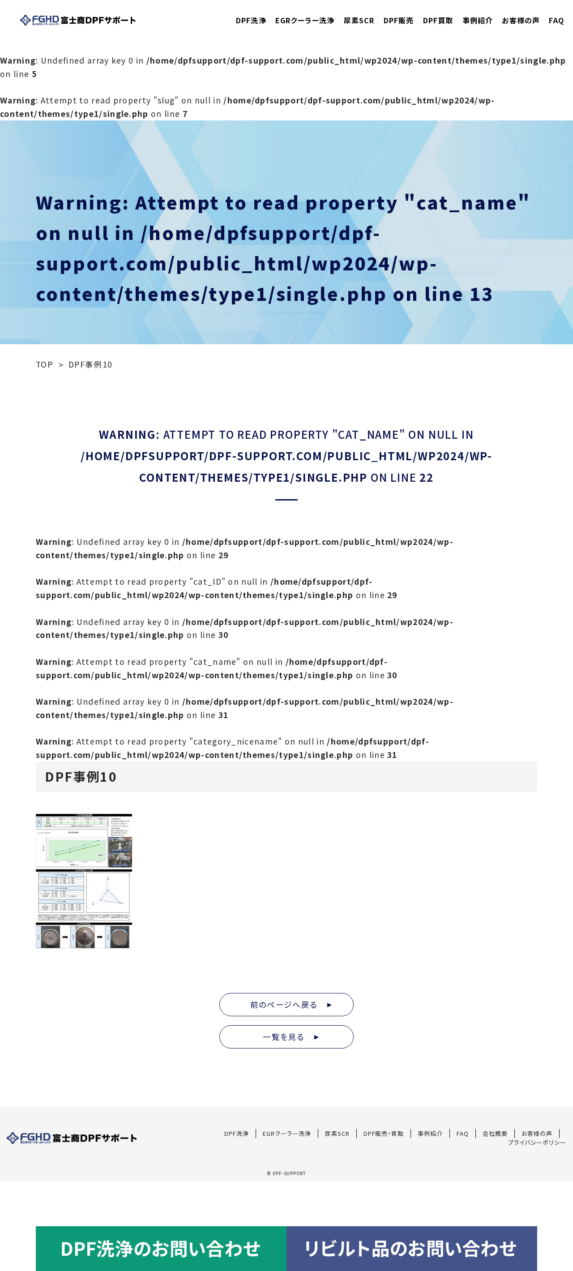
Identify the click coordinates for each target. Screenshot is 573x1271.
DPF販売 (399, 20)
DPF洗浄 (251, 20)
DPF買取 (438, 20)
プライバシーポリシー (537, 1142)
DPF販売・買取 (383, 1133)
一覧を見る (288, 1036)
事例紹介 (477, 20)
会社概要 (495, 1133)
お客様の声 (521, 20)
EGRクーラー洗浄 (305, 20)
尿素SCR (359, 20)
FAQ (556, 20)
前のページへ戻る (288, 1004)
